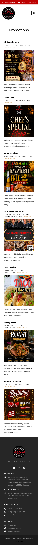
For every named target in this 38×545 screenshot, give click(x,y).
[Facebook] (13, 467)
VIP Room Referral (11, 42)
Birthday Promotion (12, 381)
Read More (10, 47)
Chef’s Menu (9, 97)
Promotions (24, 45)
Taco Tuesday (10, 267)
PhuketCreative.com (19, 541)
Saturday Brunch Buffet (14, 211)
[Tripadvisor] (24, 467)
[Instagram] (19, 467)
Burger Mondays (11, 153)
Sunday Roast (10, 323)
